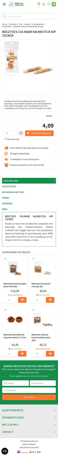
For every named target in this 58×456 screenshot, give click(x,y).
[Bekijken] (54, 4)
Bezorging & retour (13, 192)
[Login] (44, 4)
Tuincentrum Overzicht (29, 447)
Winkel (5, 197)
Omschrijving (11, 180)
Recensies (7, 203)
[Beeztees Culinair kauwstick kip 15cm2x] (29, 66)
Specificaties (9, 186)
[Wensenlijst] (48, 4)
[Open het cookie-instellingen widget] (4, 451)
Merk (4, 209)
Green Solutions (29, 444)
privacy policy (43, 376)
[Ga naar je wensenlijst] (49, 4)
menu (4, 4)
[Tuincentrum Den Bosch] (15, 4)
